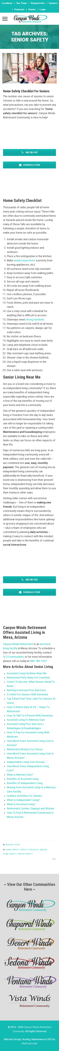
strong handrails (34, 319)
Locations (7, 3)
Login (43, 9)
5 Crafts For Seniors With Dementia (27, 694)
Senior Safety (25, 854)
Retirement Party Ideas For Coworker (28, 677)
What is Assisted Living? (21, 804)
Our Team (21, 3)
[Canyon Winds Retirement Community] (29, 19)
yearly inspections (24, 260)
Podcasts (19, 9)
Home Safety (12, 850)
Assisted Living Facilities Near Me (27, 673)
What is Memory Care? (20, 774)
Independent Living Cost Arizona (25, 762)
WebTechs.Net (29, 1043)
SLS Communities (13, 656)
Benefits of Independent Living (25, 783)
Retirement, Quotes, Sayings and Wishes (30, 808)
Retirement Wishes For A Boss (25, 749)
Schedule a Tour (31, 165)
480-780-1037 (31, 152)
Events (32, 9)
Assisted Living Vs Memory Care (26, 719)
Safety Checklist (29, 850)
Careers (53, 3)
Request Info (38, 3)
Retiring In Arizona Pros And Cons (26, 690)
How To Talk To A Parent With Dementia (30, 715)
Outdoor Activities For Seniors (24, 795)
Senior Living (13, 845)
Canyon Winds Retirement (18, 644)
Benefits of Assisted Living (23, 778)
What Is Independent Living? (23, 800)
